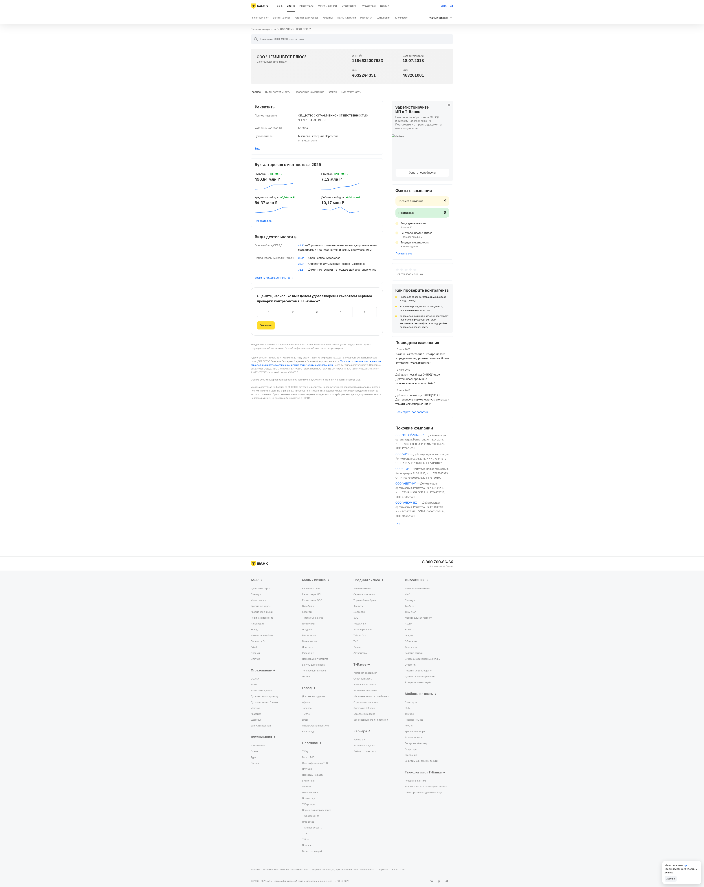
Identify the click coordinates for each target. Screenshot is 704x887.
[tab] (256, 92)
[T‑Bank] (259, 6)
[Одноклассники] (439, 881)
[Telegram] (446, 881)
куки (686, 865)
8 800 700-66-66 (437, 562)
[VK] (432, 881)
